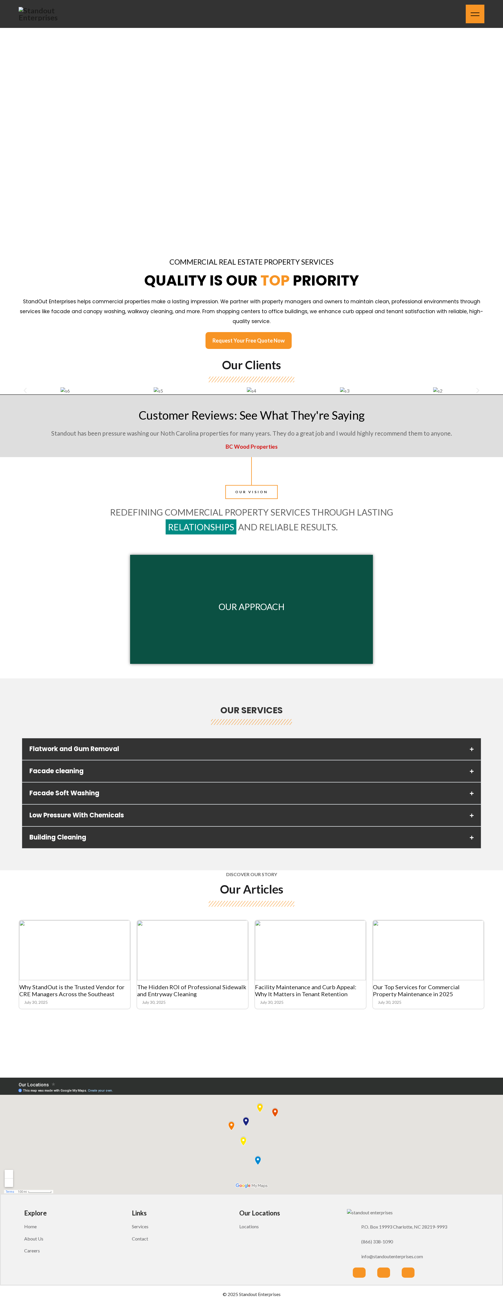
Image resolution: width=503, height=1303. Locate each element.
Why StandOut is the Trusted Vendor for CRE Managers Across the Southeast (72, 990)
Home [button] (30, 1226)
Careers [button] (32, 1250)
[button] (25, 390)
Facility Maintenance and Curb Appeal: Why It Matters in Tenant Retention (305, 990)
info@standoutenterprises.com (392, 1256)
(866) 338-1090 (377, 1241)
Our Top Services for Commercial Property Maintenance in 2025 (416, 990)
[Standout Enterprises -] (45, 14)
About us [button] (33, 1238)
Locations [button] (249, 1226)
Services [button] (140, 1226)
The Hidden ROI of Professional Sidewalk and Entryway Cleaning (191, 990)
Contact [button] (140, 1238)
